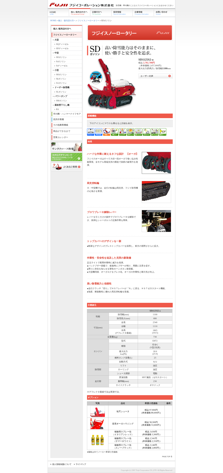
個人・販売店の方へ (67, 20)
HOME (53, 20)
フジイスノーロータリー (88, 20)
